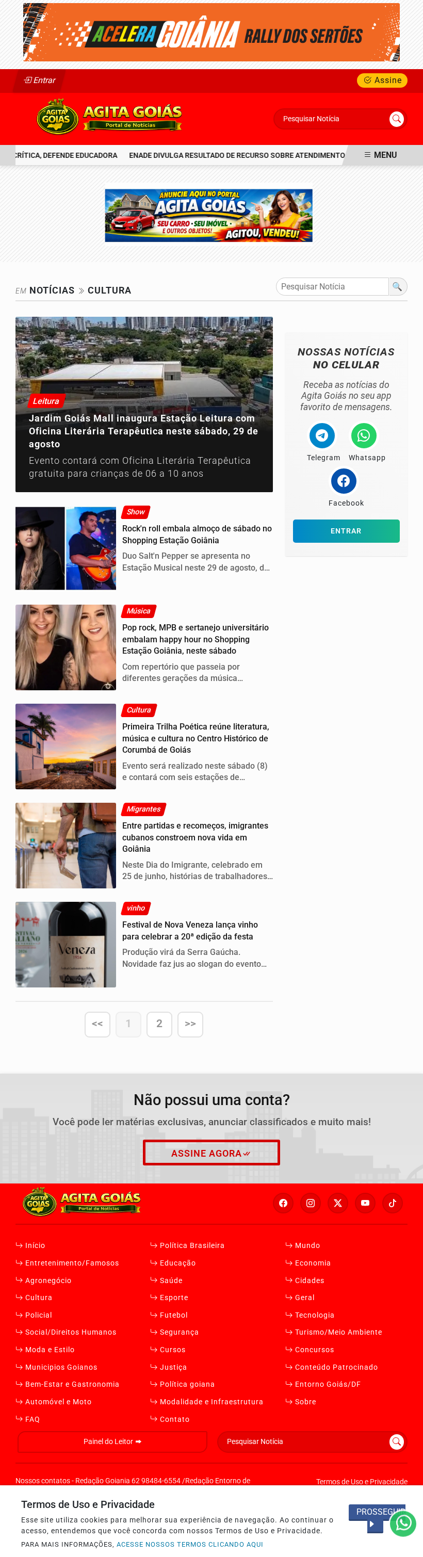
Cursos (172, 1349)
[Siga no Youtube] (365, 1203)
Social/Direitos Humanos (70, 1332)
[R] (211, 32)
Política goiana (186, 1384)
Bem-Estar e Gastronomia (71, 1384)
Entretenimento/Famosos (71, 1263)
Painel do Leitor (109, 1441)
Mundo (306, 1245)
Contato (174, 1419)
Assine (387, 80)
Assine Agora (206, 1153)
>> (190, 1023)
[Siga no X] (338, 1203)
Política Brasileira (191, 1245)
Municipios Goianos (60, 1367)
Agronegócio (47, 1280)
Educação (177, 1263)
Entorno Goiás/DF (327, 1384)
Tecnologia (314, 1315)
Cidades (308, 1280)
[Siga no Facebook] (283, 1203)
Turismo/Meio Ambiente (337, 1332)
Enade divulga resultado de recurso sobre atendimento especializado (252, 155)
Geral (304, 1297)
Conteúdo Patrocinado (335, 1367)
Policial (37, 1315)
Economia (312, 1263)
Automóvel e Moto (57, 1402)
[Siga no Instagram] (310, 1203)
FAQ (31, 1419)
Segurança (178, 1332)
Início (34, 1245)
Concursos (313, 1349)
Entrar (43, 80)
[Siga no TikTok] (392, 1203)
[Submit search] (396, 119)
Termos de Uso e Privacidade (362, 1482)
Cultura (38, 1297)
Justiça (172, 1367)
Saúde (170, 1280)
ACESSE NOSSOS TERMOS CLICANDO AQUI (190, 1544)
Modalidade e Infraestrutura (211, 1402)
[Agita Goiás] (110, 118)
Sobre (304, 1402)
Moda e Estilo (49, 1349)
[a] (211, 213)
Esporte (173, 1297)
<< (97, 1023)
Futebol (173, 1315)
